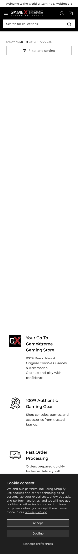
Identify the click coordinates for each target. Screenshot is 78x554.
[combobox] (39, 23)
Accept (38, 523)
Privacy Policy (36, 512)
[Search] (69, 24)
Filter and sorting (41, 51)
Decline (37, 533)
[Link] (27, 13)
